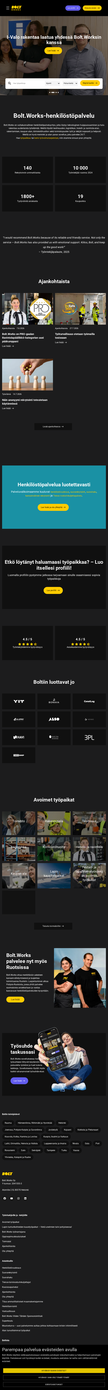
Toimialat (6, 1241)
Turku (64, 1150)
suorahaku (91, 492)
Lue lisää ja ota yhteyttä (51, 507)
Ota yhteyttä (8, 1251)
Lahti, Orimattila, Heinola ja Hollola (21, 1143)
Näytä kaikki (88, 83)
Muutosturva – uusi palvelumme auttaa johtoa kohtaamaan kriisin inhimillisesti (40, 1325)
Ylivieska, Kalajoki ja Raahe (18, 1157)
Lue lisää (52, 50)
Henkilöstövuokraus (11, 1268)
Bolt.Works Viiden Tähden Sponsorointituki (22, 1316)
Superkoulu (7, 1321)
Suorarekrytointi (9, 1272)
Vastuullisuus (8, 1311)
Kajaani (67, 1130)
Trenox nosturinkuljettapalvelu (67, 495)
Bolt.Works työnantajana (13, 1232)
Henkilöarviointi (9, 1306)
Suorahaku (7, 1277)
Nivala (76, 1143)
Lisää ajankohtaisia (51, 426)
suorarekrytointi (77, 492)
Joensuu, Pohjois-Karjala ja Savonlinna (23, 1130)
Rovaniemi (10, 1150)
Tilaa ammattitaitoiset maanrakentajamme (22, 1301)
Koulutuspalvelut (10, 1287)
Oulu (87, 1143)
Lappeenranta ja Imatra (55, 1143)
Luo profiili (71, 8)
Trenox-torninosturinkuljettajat (16, 1282)
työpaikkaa (25, 138)
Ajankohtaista (8, 1246)
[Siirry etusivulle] (16, 8)
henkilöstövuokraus (60, 492)
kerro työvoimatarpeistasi (46, 138)
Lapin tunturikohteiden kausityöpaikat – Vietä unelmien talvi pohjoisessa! (37, 1227)
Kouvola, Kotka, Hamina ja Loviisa (21, 1136)
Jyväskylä (53, 1130)
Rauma (8, 1123)
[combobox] (13, 83)
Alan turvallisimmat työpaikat (16, 1330)
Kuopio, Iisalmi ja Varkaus (55, 1136)
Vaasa (76, 1150)
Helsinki (62, 1123)
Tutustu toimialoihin (52, 926)
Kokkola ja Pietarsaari (88, 1130)
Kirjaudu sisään (90, 8)
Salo (23, 1150)
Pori (97, 1143)
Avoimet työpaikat (10, 1222)
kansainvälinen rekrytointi (37, 495)
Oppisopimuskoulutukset (14, 1236)
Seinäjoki (36, 1150)
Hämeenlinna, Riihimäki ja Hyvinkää (35, 1123)
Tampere (51, 1150)
